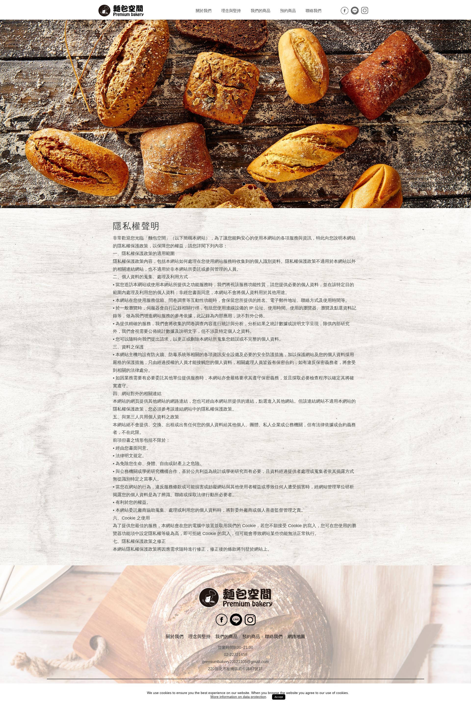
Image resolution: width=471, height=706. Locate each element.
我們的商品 (260, 11)
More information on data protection (238, 697)
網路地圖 (296, 636)
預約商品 (288, 11)
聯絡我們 (313, 11)
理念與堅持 (231, 11)
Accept (279, 696)
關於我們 (203, 11)
